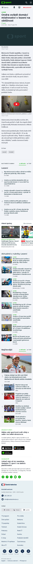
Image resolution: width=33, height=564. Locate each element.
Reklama (20, 519)
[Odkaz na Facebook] (7, 476)
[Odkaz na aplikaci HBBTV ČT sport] (6, 453)
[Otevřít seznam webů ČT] (31, 2)
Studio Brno (21, 523)
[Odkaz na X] (11, 476)
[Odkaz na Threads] (19, 476)
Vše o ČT (4, 545)
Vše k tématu (27, 223)
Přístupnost (23, 561)
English (3, 561)
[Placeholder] (16, 36)
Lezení (3, 12)
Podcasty (4, 530)
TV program (5, 516)
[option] (6, 510)
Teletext (4, 527)
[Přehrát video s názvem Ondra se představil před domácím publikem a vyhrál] (16, 104)
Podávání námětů (22, 538)
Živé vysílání (5, 519)
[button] (16, 104)
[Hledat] (26, 2)
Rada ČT (19, 530)
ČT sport (3, 23)
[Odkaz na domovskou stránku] (9, 2)
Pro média (20, 516)
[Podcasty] (14, 7)
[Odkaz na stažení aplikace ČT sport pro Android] (19, 448)
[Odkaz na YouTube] (15, 476)
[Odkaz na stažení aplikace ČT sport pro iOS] (6, 448)
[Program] (19, 7)
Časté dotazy (21, 541)
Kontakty (20, 545)
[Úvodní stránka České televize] (9, 485)
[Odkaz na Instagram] (2, 476)
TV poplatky (5, 523)
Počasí (3, 534)
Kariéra (19, 534)
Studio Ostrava (21, 527)
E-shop (3, 538)
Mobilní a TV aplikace (8, 541)
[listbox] (16, 509)
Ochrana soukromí (13, 561)
